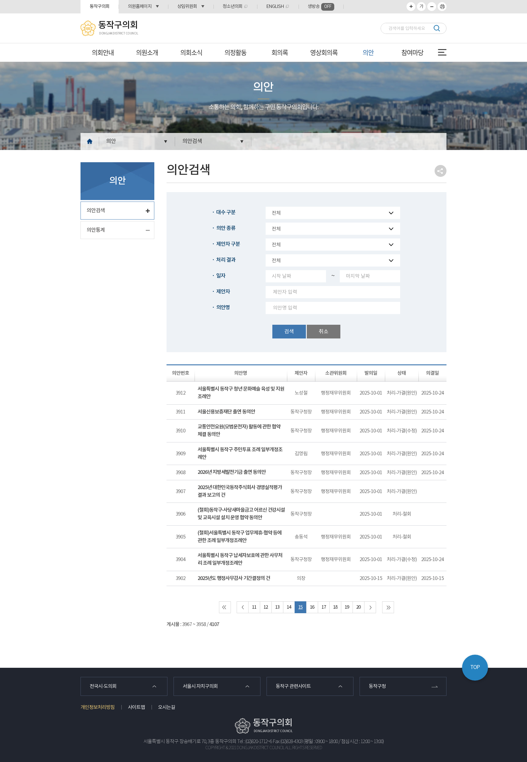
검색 (436, 28)
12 (266, 607)
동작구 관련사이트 (293, 686)
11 (254, 607)
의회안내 (103, 52)
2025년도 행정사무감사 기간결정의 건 (234, 578)
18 (335, 607)
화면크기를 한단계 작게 (431, 6)
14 (289, 607)
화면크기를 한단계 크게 (411, 6)
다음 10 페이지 (370, 607)
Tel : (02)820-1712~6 (254, 741)
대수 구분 (225, 212)
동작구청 (377, 686)
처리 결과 (225, 260)
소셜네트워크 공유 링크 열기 (440, 171)
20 (358, 607)
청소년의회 (232, 6)
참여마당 (412, 52)
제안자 (223, 292)
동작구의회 (99, 6)
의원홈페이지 (140, 6)
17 (323, 607)
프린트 (442, 6)
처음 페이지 (225, 607)
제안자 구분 (228, 244)
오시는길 (166, 707)
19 (347, 607)
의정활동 (235, 52)
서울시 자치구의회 (200, 686)
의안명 (223, 308)
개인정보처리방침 (98, 707)
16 (312, 607)
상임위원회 (187, 6)
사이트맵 (136, 707)
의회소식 (191, 52)
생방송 (319, 6)
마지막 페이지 (388, 607)
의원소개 (147, 52)
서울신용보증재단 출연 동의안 (226, 412)
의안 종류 (225, 228)
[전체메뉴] (442, 52)
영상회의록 (324, 52)
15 (300, 607)
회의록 (279, 52)
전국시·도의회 (103, 686)
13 (277, 607)
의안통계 (96, 230)
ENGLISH (275, 6)
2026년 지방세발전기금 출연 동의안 (232, 472)
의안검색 (192, 141)
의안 (368, 52)
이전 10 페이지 (243, 607)
